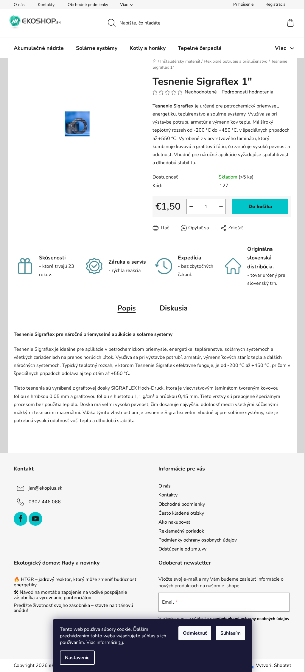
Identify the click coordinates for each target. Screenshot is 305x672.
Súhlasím (230, 633)
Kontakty (46, 4)
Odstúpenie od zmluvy (182, 549)
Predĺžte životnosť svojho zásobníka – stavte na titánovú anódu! (73, 608)
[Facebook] (20, 519)
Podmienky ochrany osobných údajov (197, 540)
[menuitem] (39, 48)
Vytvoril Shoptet (273, 665)
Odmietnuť (195, 633)
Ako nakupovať (174, 522)
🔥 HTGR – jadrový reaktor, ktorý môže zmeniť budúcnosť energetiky (75, 582)
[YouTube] (35, 519)
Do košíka (260, 206)
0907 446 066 (45, 502)
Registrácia (275, 4)
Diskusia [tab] (174, 308)
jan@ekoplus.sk (45, 488)
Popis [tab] (127, 308)
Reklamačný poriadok (181, 531)
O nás (19, 4)
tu (121, 642)
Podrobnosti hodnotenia (247, 92)
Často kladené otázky (181, 513)
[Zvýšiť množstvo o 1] (221, 206)
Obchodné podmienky (88, 4)
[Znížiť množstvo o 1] (191, 206)
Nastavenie (77, 657)
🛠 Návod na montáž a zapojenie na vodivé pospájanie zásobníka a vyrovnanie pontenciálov (70, 595)
